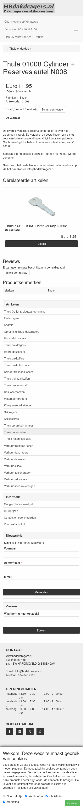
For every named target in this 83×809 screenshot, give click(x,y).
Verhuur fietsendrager (17, 472)
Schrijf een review (52, 109)
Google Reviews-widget (18, 504)
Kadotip (8, 325)
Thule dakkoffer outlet (17, 365)
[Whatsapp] (40, 731)
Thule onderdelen (15, 432)
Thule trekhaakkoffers (17, 378)
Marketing (13, 802)
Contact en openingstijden (20, 517)
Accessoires (11, 419)
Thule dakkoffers (14, 358)
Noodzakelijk (14, 796)
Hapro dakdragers (15, 338)
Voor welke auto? (14, 524)
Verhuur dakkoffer (15, 459)
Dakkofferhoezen (14, 392)
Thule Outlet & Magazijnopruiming (25, 311)
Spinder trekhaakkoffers (18, 372)
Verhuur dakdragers (16, 452)
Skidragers (10, 412)
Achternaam (12, 562)
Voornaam (10, 548)
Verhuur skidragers (15, 479)
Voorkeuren (36, 796)
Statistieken (56, 796)
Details (41, 244)
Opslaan (72, 803)
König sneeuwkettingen (18, 405)
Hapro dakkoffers (14, 352)
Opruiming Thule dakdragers (21, 331)
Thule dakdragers (15, 345)
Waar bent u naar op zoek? (21, 613)
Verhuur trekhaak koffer (18, 446)
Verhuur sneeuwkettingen (19, 486)
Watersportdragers (15, 398)
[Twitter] (30, 731)
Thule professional (15, 385)
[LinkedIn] (19, 731)
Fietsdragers (11, 318)
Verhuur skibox (13, 466)
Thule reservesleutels (18, 439)
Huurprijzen (11, 511)
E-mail (8, 577)
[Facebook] (9, 731)
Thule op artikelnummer (18, 425)
